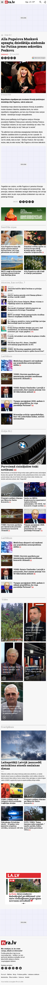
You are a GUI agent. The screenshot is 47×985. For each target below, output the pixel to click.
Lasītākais (6, 356)
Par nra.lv (3, 974)
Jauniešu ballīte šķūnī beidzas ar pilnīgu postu (25, 290)
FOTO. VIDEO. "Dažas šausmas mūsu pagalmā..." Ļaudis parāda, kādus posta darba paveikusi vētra (34, 826)
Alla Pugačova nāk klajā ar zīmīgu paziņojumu (34, 272)
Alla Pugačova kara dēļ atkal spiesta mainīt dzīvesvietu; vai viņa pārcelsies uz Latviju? (10, 249)
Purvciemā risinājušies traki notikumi (19, 468)
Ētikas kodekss (13, 977)
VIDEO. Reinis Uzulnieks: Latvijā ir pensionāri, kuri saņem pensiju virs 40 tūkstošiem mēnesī (29, 390)
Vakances (21, 977)
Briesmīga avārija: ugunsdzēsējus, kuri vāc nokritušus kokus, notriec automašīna (28, 416)
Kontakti (27, 977)
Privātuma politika (22, 974)
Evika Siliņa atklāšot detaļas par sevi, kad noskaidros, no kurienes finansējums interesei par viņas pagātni (25, 330)
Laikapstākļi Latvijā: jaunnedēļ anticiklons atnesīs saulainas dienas (21, 765)
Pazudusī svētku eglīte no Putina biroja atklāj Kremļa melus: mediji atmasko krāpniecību (35, 249)
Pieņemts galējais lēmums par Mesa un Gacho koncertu (12, 500)
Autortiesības (4, 977)
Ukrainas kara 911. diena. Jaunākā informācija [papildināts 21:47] (22, 343)
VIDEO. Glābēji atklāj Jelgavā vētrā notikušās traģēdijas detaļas (11, 801)
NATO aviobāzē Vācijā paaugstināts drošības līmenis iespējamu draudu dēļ (26, 316)
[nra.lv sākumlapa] (10, 2)
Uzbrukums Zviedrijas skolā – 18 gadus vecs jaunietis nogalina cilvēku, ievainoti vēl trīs (12, 825)
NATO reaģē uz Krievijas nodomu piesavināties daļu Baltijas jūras (11, 273)
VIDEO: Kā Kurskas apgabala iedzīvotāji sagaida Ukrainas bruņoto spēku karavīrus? (26, 350)
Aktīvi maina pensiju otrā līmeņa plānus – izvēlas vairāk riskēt (25, 296)
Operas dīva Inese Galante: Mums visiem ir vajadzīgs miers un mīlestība (26, 303)
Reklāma (9, 974)
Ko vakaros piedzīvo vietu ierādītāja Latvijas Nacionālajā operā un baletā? (27, 322)
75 (32, 331)
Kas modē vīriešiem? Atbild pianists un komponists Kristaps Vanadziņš (24, 309)
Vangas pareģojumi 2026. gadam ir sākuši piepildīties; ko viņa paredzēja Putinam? (29, 403)
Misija (14, 974)
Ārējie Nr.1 (8, 35)
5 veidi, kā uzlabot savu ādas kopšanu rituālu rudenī (26, 337)
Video (5, 599)
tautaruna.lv (4, 54)
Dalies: (15, 202)
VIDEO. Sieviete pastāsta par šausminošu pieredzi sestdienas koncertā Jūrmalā (27, 376)
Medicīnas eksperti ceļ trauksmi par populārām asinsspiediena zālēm (28, 363)
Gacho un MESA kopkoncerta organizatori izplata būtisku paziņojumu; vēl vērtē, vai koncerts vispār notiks (35, 502)
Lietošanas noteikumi (33, 974)
